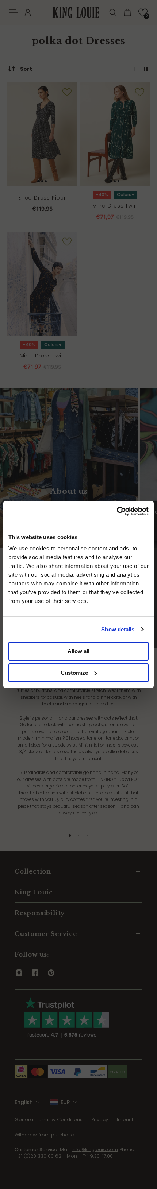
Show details (117, 629)
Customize (74, 673)
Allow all (78, 651)
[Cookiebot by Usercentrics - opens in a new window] (117, 511)
